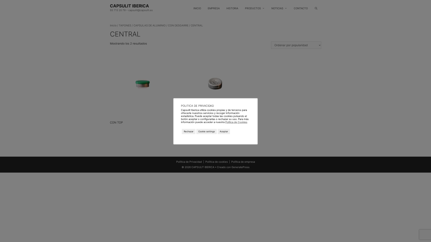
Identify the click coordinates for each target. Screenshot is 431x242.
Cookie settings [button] (206, 131)
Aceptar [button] (224, 131)
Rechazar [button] (188, 131)
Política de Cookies (236, 122)
